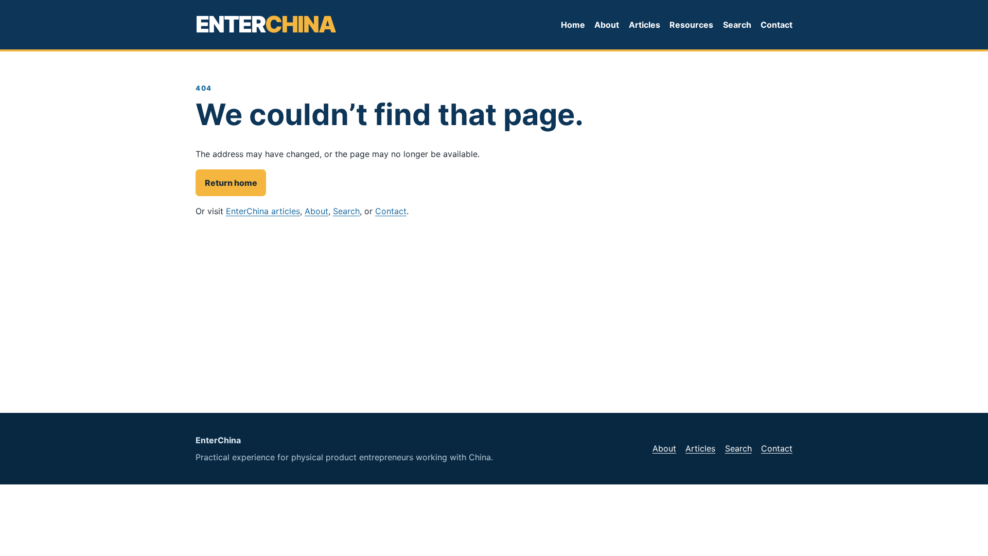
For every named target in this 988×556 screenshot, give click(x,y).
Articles (644, 25)
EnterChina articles (263, 211)
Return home (231, 183)
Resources (691, 25)
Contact (776, 25)
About (606, 25)
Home (573, 25)
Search (737, 25)
